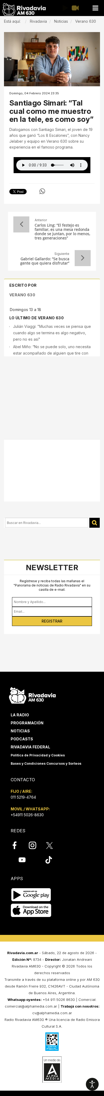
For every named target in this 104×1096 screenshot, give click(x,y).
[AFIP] (52, 1041)
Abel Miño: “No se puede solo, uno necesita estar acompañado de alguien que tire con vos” (52, 353)
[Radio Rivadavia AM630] (24, 9)
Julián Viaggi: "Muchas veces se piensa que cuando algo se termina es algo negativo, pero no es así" (52, 332)
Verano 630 (22, 295)
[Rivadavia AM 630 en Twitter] (53, 845)
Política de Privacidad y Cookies (38, 755)
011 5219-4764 (23, 797)
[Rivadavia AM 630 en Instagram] (35, 845)
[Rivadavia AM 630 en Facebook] (18, 845)
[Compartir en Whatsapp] (42, 191)
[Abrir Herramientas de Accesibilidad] (92, 1084)
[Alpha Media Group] (52, 1069)
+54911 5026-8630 (27, 815)
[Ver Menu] (95, 8)
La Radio (20, 715)
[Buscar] (94, 523)
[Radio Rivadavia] (32, 694)
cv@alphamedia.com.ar (52, 1013)
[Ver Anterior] (21, 224)
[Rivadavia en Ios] (31, 910)
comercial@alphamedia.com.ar (31, 1006)
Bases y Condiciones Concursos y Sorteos (46, 763)
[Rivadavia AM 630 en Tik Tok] (48, 860)
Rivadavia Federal (30, 747)
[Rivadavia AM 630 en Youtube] (22, 860)
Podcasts (22, 739)
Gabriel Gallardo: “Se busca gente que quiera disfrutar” (44, 261)
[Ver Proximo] (83, 258)
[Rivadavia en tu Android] (31, 895)
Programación (27, 723)
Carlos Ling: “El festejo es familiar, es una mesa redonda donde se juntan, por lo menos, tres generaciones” (62, 231)
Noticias (20, 731)
